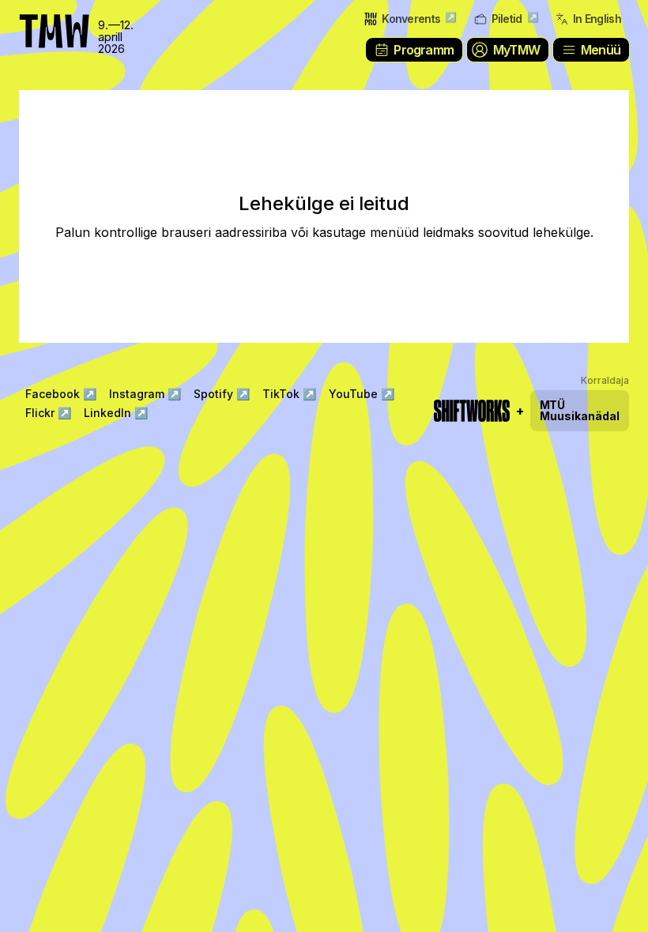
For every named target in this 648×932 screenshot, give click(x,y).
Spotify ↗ (222, 393)
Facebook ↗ (60, 393)
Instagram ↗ (145, 393)
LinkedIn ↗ (116, 412)
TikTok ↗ (289, 393)
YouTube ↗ (361, 393)
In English (597, 18)
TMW (47, 20)
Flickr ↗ (48, 412)
